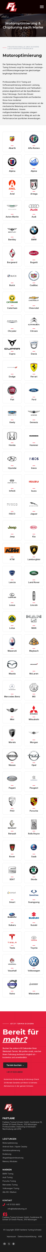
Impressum (11, 1236)
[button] (4, 1244)
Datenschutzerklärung (27, 1236)
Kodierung (7, 1154)
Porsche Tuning (9, 1181)
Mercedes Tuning (10, 1185)
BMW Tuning (8, 1174)
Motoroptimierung (10, 1143)
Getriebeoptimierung (11, 1150)
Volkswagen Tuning (11, 1188)
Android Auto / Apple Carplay (15, 1146)
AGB (40, 1236)
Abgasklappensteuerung (13, 1158)
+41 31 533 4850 (13, 1204)
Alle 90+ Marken (9, 1192)
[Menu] (42, 7)
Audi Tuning (8, 1177)
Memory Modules (10, 1161)
